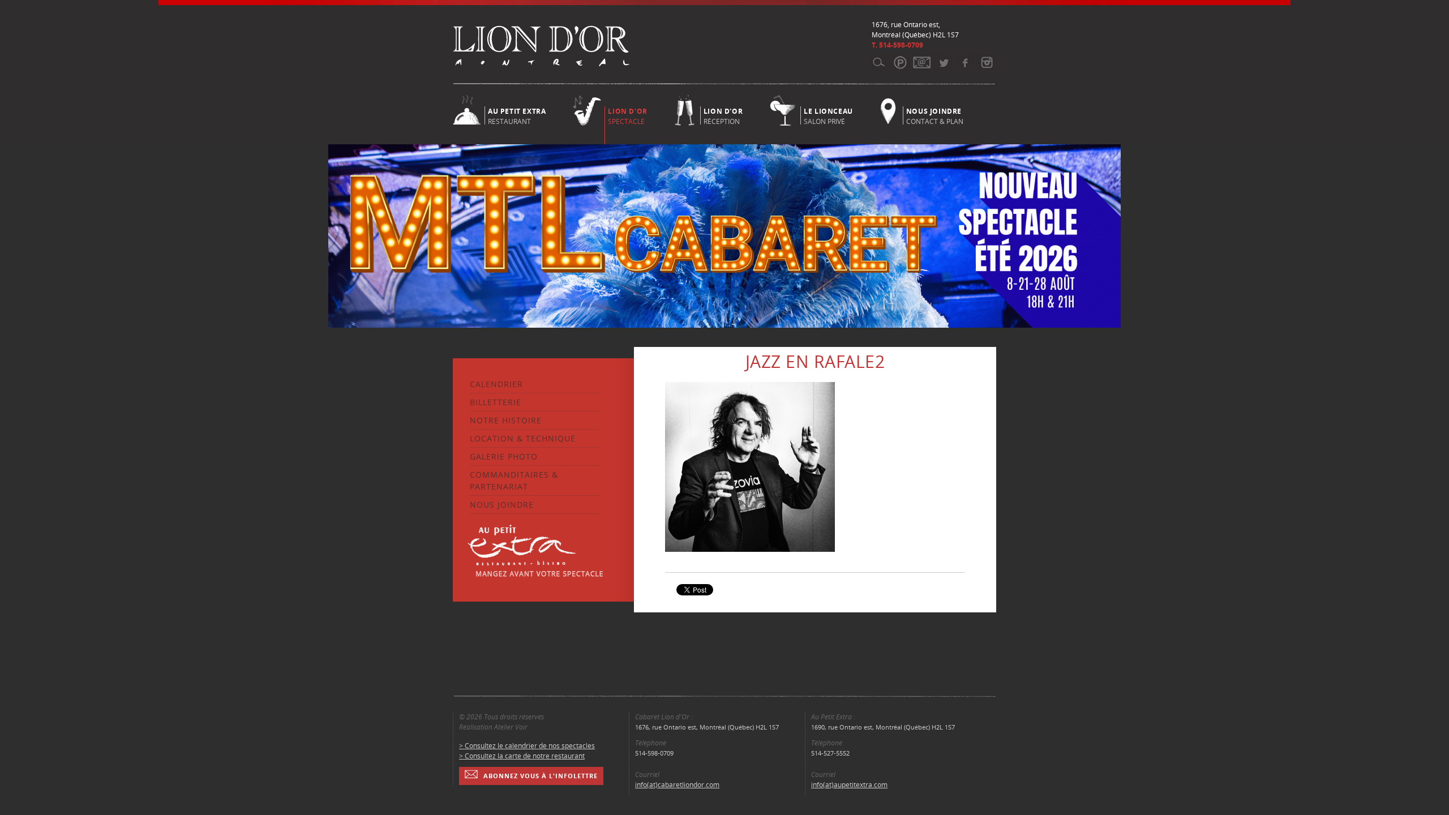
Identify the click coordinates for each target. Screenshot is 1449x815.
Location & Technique (523, 438)
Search (879, 62)
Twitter (943, 62)
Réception (723, 115)
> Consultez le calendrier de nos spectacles (527, 745)
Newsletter (922, 62)
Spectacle (627, 116)
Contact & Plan (934, 115)
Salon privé (828, 115)
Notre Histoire (506, 420)
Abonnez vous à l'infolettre (540, 775)
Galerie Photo (504, 456)
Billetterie (495, 402)
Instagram (986, 62)
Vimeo (965, 62)
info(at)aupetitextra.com (849, 785)
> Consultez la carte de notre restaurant (522, 756)
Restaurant (517, 115)
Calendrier (496, 384)
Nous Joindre (502, 504)
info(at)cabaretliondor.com (677, 785)
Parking (900, 62)
